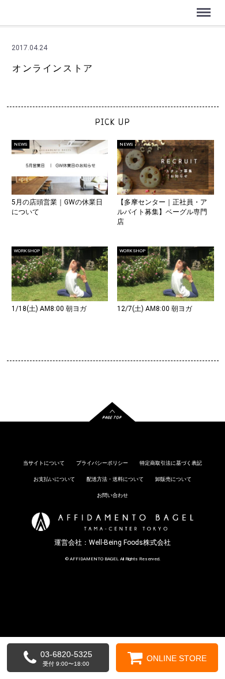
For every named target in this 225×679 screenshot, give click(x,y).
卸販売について (173, 479)
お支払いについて (54, 479)
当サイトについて (44, 463)
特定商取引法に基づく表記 (171, 463)
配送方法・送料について (115, 479)
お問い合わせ (112, 495)
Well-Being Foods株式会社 (130, 542)
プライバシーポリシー (102, 463)
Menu (205, 6)
